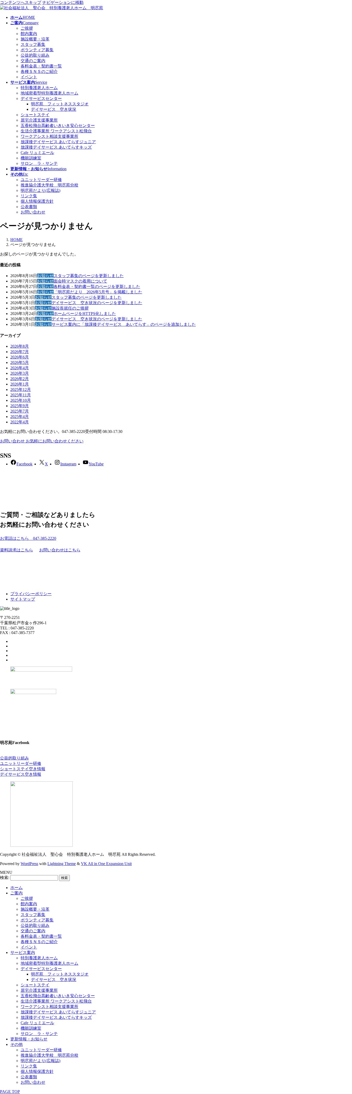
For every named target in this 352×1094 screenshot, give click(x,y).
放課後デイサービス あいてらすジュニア (58, 142)
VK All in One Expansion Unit (106, 863)
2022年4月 (19, 422)
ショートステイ (35, 115)
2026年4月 (19, 368)
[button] (176, 538)
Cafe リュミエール (37, 152)
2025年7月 (19, 411)
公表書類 (29, 206)
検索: (4, 877)
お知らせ (45, 276)
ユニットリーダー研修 (41, 179)
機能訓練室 (31, 158)
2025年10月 (20, 400)
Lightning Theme (61, 863)
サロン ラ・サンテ (39, 163)
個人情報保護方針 (37, 201)
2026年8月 (19, 346)
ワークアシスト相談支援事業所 (49, 136)
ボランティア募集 (37, 50)
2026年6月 (19, 357)
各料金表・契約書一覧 (41, 66)
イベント (29, 77)
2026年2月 (19, 379)
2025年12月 (20, 389)
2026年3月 (19, 373)
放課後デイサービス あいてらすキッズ (56, 147)
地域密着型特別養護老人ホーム (49, 93)
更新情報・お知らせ (28, 1039)
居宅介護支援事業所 (39, 120)
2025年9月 (19, 406)
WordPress (29, 863)
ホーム (16, 887)
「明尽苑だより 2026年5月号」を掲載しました (98, 292)
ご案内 (16, 893)
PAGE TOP (10, 1091)
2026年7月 (19, 351)
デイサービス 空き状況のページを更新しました (97, 303)
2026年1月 (19, 384)
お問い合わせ (33, 212)
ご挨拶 (27, 28)
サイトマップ (22, 599)
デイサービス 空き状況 (53, 109)
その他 (16, 1044)
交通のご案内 (33, 60)
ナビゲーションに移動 (62, 2)
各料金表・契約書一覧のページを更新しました (97, 286)
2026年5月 (19, 362)
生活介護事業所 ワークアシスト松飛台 (56, 131)
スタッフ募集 (33, 44)
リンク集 (29, 196)
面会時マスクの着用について (80, 281)
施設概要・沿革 (35, 39)
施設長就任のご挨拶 (70, 308)
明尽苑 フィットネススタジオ (60, 104)
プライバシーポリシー (31, 594)
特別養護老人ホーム (39, 88)
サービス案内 (22, 952)
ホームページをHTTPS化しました (85, 313)
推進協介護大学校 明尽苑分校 (49, 185)
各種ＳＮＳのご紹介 (39, 71)
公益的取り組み (35, 55)
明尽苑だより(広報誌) (40, 190)
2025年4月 (19, 416)
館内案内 (29, 33)
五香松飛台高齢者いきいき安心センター (58, 125)
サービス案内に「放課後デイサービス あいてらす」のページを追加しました (124, 324)
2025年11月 (20, 395)
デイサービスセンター (41, 98)
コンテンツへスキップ (20, 2)
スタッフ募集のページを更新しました (89, 276)
